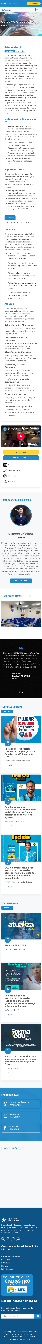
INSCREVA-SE (21, 452)
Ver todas (7, 711)
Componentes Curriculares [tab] (18, 222)
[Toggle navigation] (37, 9)
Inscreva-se (33, 3)
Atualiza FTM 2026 (15, 945)
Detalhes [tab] (10, 218)
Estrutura (5, 1263)
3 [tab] (22, 692)
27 (8, 743)
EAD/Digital (10, 51)
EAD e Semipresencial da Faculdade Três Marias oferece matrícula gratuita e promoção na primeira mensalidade (21, 872)
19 (8, 801)
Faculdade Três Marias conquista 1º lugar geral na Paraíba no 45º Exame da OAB (20, 753)
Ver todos (7, 908)
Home (4, 26)
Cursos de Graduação (10, 1257)
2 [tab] (21, 692)
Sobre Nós (5, 1260)
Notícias (4, 1266)
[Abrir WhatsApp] (36, 1338)
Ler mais (8, 765)
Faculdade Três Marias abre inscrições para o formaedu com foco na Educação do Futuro (20, 1060)
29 (8, 990)
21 (8, 939)
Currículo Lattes (21, 581)
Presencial (20, 51)
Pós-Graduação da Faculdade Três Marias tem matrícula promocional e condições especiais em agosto (20, 812)
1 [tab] (19, 692)
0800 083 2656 (9, 3)
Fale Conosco (7, 1269)
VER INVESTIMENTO (21, 458)
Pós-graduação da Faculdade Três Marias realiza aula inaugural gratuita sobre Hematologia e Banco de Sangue (20, 1000)
